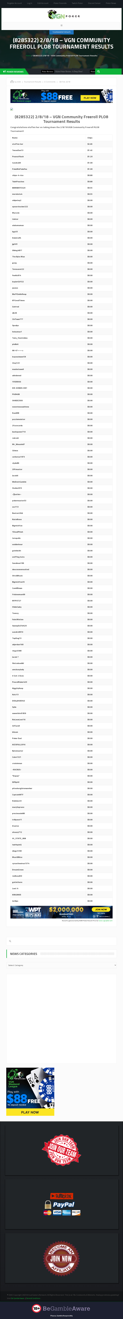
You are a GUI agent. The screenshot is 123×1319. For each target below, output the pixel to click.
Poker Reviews (35, 72)
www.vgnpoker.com (106, 920)
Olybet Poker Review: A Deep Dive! (56, 72)
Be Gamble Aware (17, 1298)
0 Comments (49, 81)
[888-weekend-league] (30, 1091)
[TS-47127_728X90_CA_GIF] (61, 911)
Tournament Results (61, 32)
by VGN (17, 81)
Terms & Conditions (33, 1298)
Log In (29, 3)
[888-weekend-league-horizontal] (61, 96)
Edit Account (42, 3)
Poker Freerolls (60, 3)
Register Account (14, 3)
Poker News (111, 3)
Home (28, 55)
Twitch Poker (77, 3)
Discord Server (94, 3)
